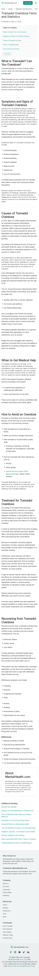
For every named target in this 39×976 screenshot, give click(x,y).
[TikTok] (24, 952)
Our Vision (6, 886)
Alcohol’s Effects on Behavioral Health (15, 824)
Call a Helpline (7, 932)
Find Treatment (7, 929)
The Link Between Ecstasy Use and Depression (18, 828)
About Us (6, 883)
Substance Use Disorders (24, 9)
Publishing (6, 895)
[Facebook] (11, 952)
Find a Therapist (8, 926)
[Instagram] (15, 952)
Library (10, 9)
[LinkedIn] (28, 952)
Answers (5, 908)
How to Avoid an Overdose (11, 49)
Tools (4, 914)
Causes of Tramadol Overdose (12, 40)
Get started (28, 3)
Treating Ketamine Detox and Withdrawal (16, 843)
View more (7, 53)
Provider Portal (7, 938)
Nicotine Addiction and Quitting (12, 835)
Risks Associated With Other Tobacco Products (18, 839)
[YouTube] (19, 952)
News (4, 917)
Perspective (6, 911)
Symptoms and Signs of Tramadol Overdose (16, 36)
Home (3, 9)
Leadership (6, 889)
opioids (4, 71)
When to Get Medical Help (11, 44)
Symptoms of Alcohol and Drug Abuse (15, 820)
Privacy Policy (30, 966)
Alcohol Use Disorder (9, 807)
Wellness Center (8, 935)
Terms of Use (17, 966)
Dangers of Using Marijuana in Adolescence (17, 811)
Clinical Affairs (7, 892)
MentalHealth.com (16, 959)
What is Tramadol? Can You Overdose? (14, 32)
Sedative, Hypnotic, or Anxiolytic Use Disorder (18, 832)
